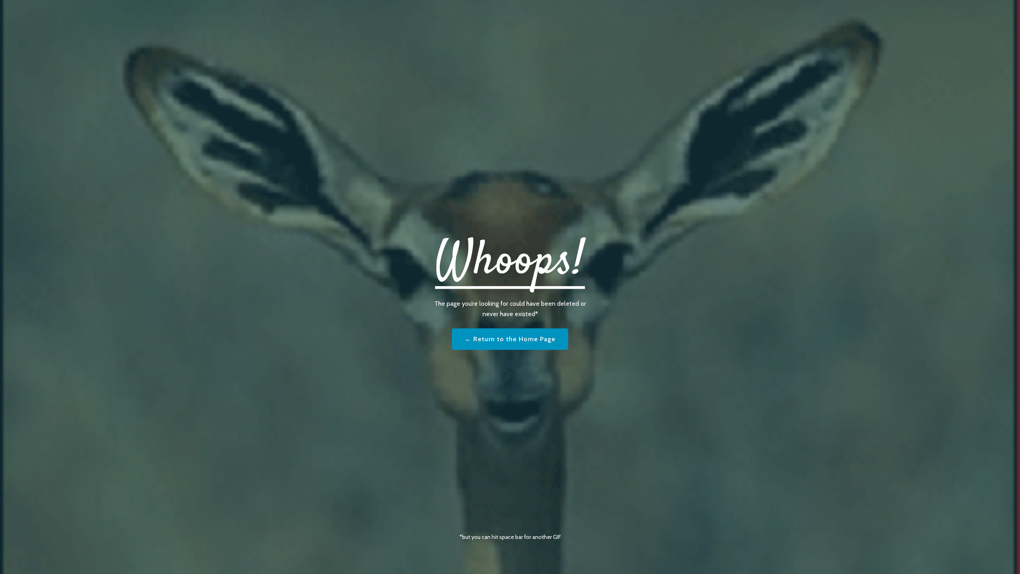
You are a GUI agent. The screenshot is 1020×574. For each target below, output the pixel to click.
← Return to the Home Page (510, 339)
